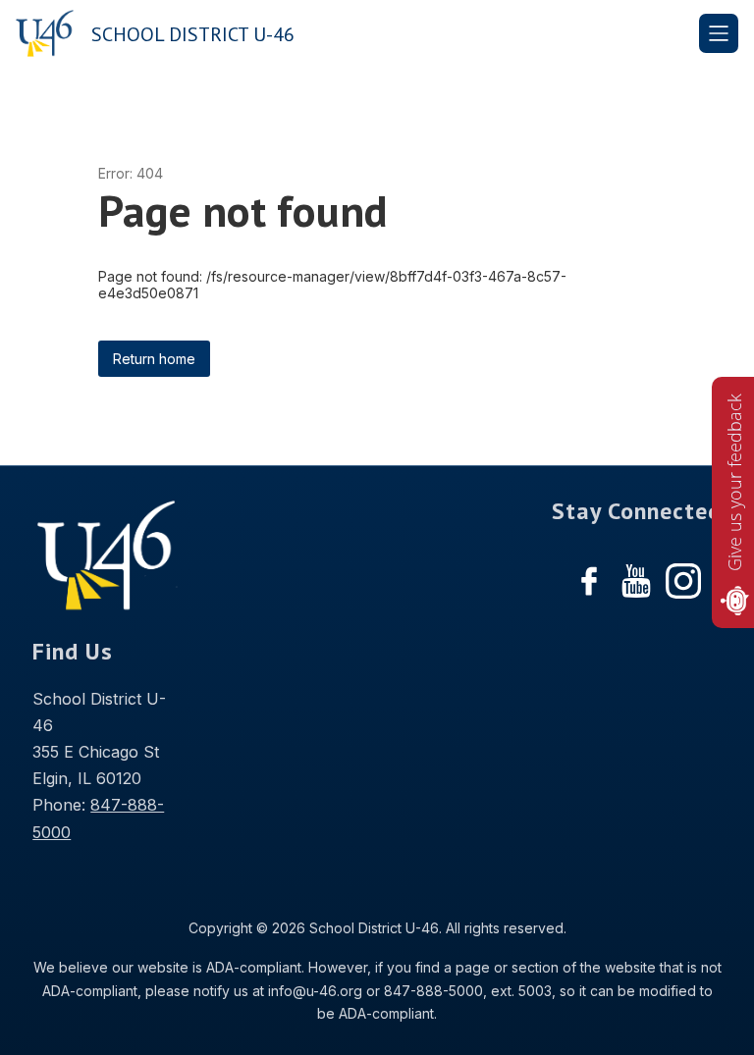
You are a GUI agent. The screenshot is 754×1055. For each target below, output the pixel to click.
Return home (154, 358)
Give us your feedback (734, 482)
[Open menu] (718, 33)
